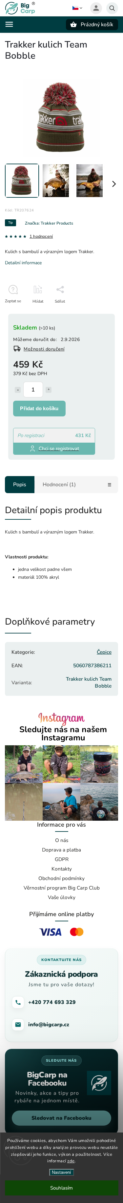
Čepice (104, 652)
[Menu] (9, 24)
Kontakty (61, 868)
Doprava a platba (61, 849)
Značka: (49, 223)
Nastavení (61, 1172)
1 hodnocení (41, 236)
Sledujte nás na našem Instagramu (63, 734)
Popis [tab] (19, 484)
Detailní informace (23, 263)
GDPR (62, 859)
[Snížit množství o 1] (18, 390)
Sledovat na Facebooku (61, 1118)
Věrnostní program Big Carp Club (62, 887)
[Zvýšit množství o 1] (48, 390)
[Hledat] (112, 8)
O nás (61, 840)
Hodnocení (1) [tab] (59, 484)
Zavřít (98, 312)
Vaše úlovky (61, 897)
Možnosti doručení (44, 349)
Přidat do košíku (39, 408)
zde (71, 1161)
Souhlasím (61, 1188)
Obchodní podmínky (61, 878)
